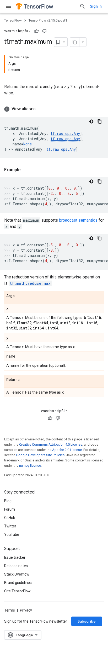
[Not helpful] (44, 31)
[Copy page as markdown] (74, 42)
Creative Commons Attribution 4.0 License (50, 444)
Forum (9, 509)
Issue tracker (14, 557)
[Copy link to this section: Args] (20, 296)
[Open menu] (8, 6)
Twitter (10, 526)
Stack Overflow (16, 574)
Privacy (26, 610)
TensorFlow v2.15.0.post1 (48, 20)
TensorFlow (13, 20)
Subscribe (87, 621)
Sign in (96, 6)
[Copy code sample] (99, 121)
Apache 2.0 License (67, 450)
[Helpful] (36, 31)
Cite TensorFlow (17, 591)
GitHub (9, 518)
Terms (9, 610)
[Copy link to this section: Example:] (26, 170)
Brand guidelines (18, 583)
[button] (54, 109)
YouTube (11, 534)
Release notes (16, 566)
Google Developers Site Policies (40, 455)
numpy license (30, 465)
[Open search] (82, 6)
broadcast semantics (78, 220)
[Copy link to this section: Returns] (25, 380)
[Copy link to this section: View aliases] (41, 109)
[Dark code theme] (91, 121)
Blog (8, 501)
